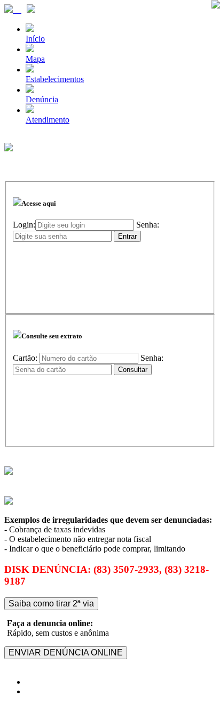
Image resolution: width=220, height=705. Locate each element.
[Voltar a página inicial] (19, 9)
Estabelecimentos (55, 79)
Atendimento (47, 119)
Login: (24, 224)
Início (35, 38)
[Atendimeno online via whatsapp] (215, 5)
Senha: (147, 224)
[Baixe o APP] (8, 148)
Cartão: (25, 357)
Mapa (35, 58)
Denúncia (42, 99)
